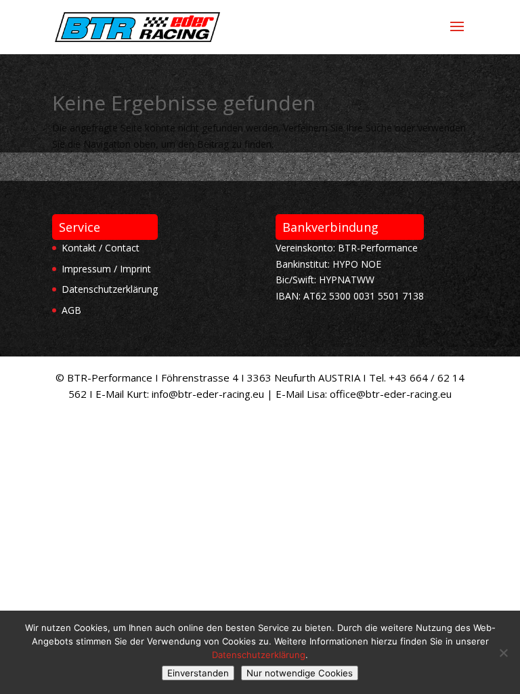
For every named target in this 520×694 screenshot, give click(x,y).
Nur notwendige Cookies (299, 673)
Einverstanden (198, 673)
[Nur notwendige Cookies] (503, 652)
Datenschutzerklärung (110, 289)
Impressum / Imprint (106, 268)
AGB (71, 310)
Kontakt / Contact (100, 247)
